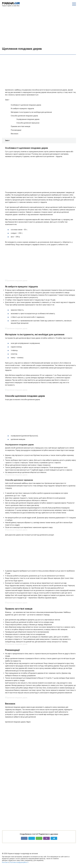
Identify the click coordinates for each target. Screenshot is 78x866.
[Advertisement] (39, 26)
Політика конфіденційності (19, 862)
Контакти (5, 862)
